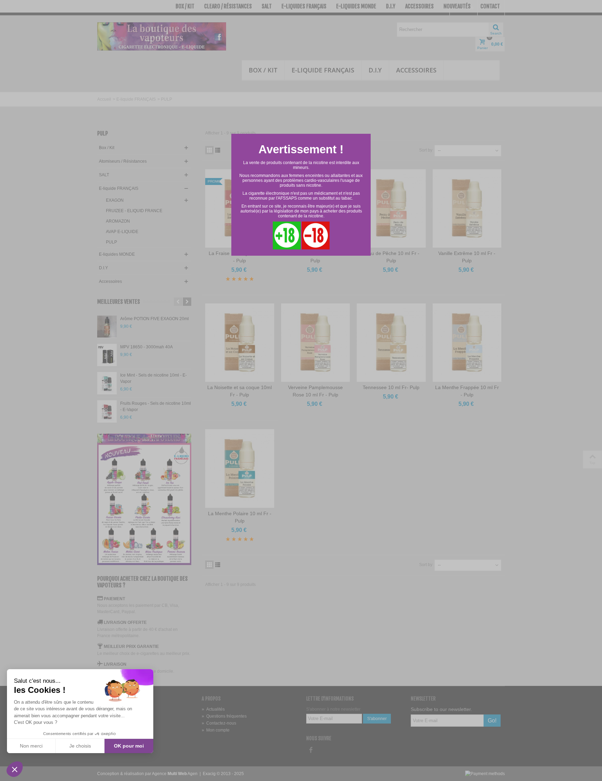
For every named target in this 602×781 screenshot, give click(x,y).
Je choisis (80, 746)
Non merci (31, 746)
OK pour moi (129, 746)
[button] (14, 769)
